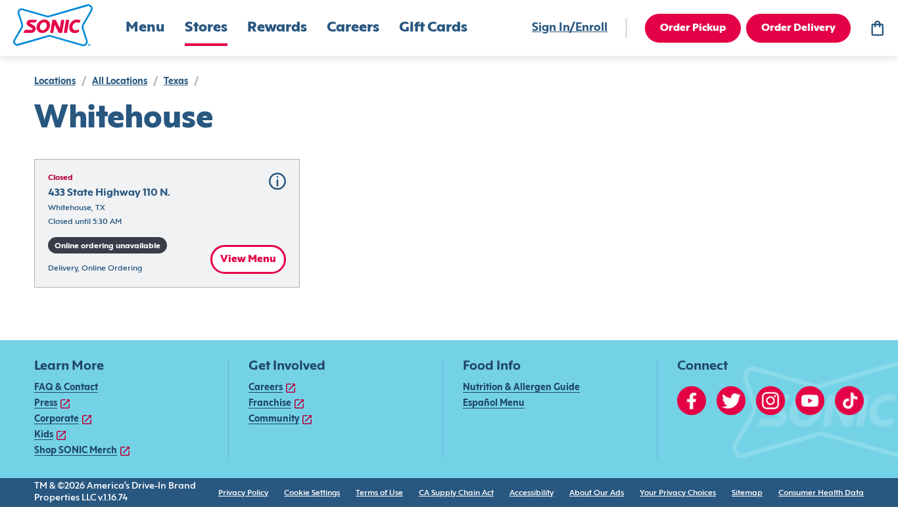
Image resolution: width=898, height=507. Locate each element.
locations (55, 81)
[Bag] (877, 28)
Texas (176, 81)
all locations (119, 81)
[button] (53, 25)
